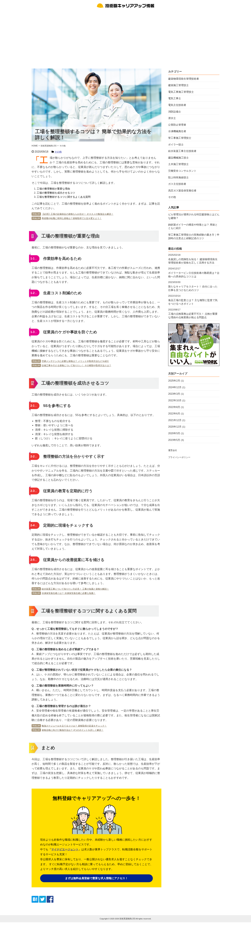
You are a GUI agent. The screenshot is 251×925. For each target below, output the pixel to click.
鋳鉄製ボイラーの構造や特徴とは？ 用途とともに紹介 (193, 226)
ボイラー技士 (176, 144)
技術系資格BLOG (127, 918)
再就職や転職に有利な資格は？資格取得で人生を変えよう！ (72, 218)
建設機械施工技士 (178, 157)
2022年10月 (175, 400)
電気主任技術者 (177, 104)
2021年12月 (175, 420)
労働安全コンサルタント (182, 170)
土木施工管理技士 (178, 164)
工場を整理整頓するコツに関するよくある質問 (63, 196)
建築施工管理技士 (178, 85)
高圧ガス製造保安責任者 (182, 190)
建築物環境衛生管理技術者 (183, 78)
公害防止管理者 (177, 124)
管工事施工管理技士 (179, 137)
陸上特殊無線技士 (178, 177)
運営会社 (172, 450)
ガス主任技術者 (177, 183)
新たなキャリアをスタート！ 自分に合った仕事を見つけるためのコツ (193, 288)
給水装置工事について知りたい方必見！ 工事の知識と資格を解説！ (75, 589)
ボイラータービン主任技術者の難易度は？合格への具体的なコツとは (193, 274)
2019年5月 (174, 439)
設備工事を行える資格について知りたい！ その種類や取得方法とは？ (76, 365)
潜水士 (172, 118)
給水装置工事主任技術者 (182, 151)
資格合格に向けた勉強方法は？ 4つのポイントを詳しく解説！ (72, 730)
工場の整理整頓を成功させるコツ (56, 192)
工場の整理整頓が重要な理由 (53, 188)
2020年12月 (175, 426)
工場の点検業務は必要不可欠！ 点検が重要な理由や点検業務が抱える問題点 (193, 315)
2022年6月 (174, 413)
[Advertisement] (125, 38)
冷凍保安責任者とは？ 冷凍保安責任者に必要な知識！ (69, 593)
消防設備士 (174, 111)
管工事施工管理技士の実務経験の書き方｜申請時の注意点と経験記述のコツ (193, 236)
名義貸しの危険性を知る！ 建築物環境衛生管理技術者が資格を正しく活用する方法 (193, 261)
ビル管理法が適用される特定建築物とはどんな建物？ (193, 216)
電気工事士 (174, 98)
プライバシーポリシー (179, 457)
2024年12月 (175, 387)
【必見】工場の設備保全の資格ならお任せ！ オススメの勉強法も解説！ (77, 214)
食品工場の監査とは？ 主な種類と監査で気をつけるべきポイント (193, 302)
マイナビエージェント (65, 849)
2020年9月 (174, 433)
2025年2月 (174, 380)
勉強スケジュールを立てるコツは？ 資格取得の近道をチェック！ (74, 726)
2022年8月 (174, 407)
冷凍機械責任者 (177, 131)
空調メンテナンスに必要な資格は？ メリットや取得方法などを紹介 (75, 361)
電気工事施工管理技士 (181, 91)
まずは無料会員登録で (96, 878)
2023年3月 (174, 393)
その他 (58, 151)
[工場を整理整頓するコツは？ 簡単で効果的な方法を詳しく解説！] (35, 901)
